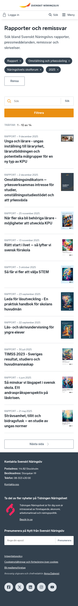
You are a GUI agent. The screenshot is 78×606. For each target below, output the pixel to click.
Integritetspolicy (13, 556)
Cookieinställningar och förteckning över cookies (31, 561)
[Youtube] (52, 587)
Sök (67, 101)
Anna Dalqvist (51, 573)
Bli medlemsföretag (15, 567)
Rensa (14, 81)
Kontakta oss (11, 484)
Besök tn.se (26, 519)
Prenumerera (64, 540)
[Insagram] (41, 587)
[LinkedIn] (30, 587)
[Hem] (39, 5)
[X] (19, 587)
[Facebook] (8, 587)
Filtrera (39, 113)
